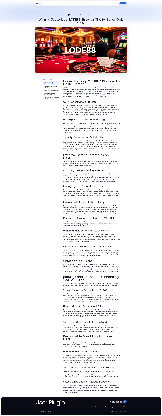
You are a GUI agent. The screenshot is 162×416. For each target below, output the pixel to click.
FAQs (106, 407)
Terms (121, 411)
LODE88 (103, 95)
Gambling (92, 14)
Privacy (116, 411)
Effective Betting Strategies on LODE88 (50, 87)
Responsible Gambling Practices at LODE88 (51, 98)
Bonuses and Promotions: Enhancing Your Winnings (49, 94)
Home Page (94, 407)
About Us (112, 411)
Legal (125, 411)
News (101, 407)
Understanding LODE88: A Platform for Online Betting (49, 83)
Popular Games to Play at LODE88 (51, 90)
